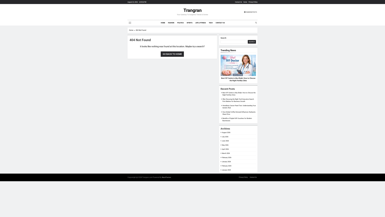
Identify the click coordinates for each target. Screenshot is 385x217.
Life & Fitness (200, 23)
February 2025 (226, 166)
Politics (180, 23)
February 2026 (226, 157)
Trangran (192, 10)
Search (223, 38)
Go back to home (172, 54)
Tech (211, 23)
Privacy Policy (253, 2)
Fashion (171, 23)
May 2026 (225, 145)
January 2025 (226, 170)
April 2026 (225, 149)
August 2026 (226, 132)
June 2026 (225, 141)
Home (245, 2)
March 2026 (226, 153)
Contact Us (238, 2)
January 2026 (226, 162)
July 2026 (225, 137)
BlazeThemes (166, 177)
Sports (189, 23)
